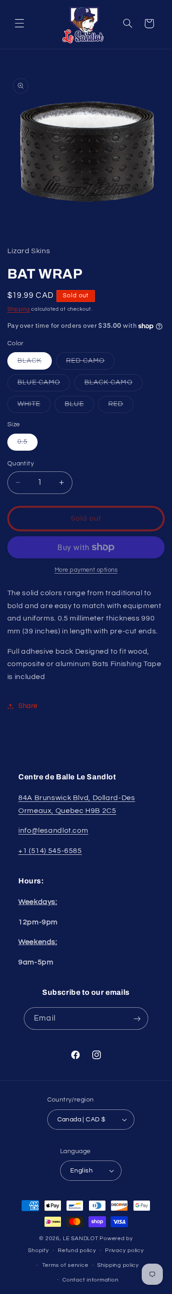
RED (120, 406)
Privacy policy (124, 1250)
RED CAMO (90, 363)
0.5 (27, 444)
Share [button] (28, 705)
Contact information (90, 1279)
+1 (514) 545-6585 (50, 850)
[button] (19, 23)
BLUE (79, 406)
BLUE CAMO (43, 384)
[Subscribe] (136, 1018)
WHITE (33, 406)
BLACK (34, 363)
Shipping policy (118, 1265)
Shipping (18, 309)
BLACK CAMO (113, 384)
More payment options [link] (86, 570)
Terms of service (65, 1265)
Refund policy (77, 1250)
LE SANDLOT (80, 1238)
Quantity (20, 463)
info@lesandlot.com (53, 830)
